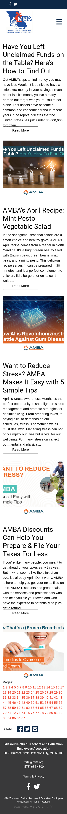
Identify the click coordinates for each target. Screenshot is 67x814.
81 (56, 713)
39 (42, 697)
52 (42, 702)
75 (28, 713)
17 (62, 687)
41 (51, 697)
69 (60, 708)
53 (46, 702)
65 (42, 708)
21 (18, 692)
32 (9, 697)
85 (14, 718)
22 (23, 692)
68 (56, 708)
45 (9, 702)
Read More (20, 130)
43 (60, 697)
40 (46, 697)
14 (48, 687)
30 (60, 692)
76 (32, 713)
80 (51, 713)
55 (56, 702)
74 (23, 713)
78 (42, 713)
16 (57, 687)
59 (14, 708)
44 (5, 702)
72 (14, 713)
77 (37, 713)
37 (32, 697)
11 (34, 687)
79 (46, 713)
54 (51, 702)
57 (5, 708)
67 (51, 708)
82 (60, 713)
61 (23, 708)
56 (60, 702)
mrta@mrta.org (33, 762)
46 (14, 702)
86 (18, 718)
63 (32, 708)
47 (18, 702)
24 (32, 692)
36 (28, 697)
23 (28, 692)
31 (5, 697)
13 (43, 687)
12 (39, 687)
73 (18, 713)
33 (14, 697)
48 (23, 702)
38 (37, 697)
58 (9, 708)
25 (37, 692)
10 (30, 687)
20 (14, 692)
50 (32, 702)
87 (23, 718)
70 (5, 713)
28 (51, 692)
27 (46, 692)
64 (37, 708)
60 (18, 708)
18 (5, 692)
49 (28, 702)
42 (56, 697)
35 (23, 697)
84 (9, 718)
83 (5, 718)
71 (9, 713)
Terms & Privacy (33, 776)
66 (46, 708)
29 (56, 692)
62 (28, 708)
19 (9, 692)
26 (42, 692)
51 (37, 702)
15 (53, 687)
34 (18, 697)
